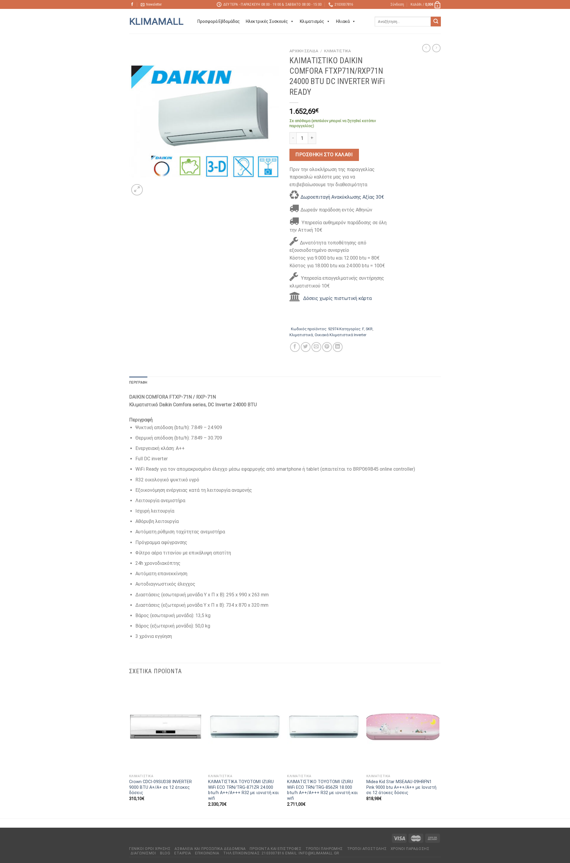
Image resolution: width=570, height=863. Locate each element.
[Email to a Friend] (316, 347)
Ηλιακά (343, 21)
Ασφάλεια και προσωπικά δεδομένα (210, 849)
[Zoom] (137, 190)
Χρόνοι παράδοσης (410, 849)
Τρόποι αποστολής (367, 849)
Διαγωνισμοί (143, 853)
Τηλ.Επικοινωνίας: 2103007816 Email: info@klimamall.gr (281, 853)
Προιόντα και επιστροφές (275, 849)
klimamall (156, 21)
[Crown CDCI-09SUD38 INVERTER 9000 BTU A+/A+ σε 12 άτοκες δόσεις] (165, 726)
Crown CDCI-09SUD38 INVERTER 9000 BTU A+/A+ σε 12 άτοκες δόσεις (160, 787)
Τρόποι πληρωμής (324, 849)
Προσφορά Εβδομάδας (218, 21)
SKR (369, 329)
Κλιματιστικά (337, 50)
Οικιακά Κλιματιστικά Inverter (340, 335)
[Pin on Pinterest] (327, 347)
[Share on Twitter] (306, 347)
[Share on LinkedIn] (338, 347)
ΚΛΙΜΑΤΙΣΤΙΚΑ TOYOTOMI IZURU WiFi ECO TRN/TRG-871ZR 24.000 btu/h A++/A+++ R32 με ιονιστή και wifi (243, 790)
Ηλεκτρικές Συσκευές (267, 21)
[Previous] (129, 750)
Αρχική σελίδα (303, 50)
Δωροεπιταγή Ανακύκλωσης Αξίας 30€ (342, 197)
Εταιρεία (182, 853)
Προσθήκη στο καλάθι (324, 154)
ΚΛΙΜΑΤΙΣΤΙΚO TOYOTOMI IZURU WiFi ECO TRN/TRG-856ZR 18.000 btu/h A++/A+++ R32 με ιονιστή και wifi (322, 790)
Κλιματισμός (312, 21)
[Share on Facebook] (295, 347)
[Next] (439, 750)
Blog (165, 853)
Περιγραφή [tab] (138, 382)
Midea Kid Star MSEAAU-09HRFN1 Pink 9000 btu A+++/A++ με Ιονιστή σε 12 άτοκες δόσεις (401, 787)
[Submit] (436, 22)
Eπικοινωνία (207, 853)
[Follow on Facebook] (132, 4)
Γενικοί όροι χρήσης (150, 849)
